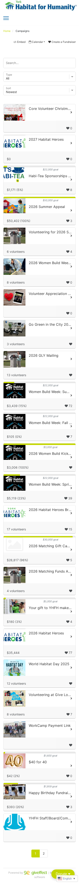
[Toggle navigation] (6, 18)
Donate (63, 874)
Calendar (37, 41)
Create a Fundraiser (64, 41)
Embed (21, 41)
